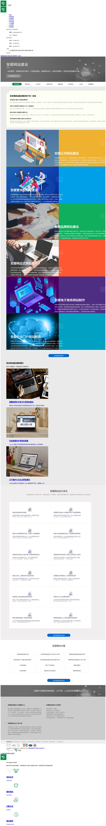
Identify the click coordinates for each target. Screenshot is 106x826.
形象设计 (27, 84)
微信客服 (7, 753)
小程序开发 (49, 84)
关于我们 (11, 25)
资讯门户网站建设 (49, 665)
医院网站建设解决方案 (23, 654)
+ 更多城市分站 (59, 741)
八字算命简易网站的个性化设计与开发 (50, 654)
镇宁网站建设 (38, 741)
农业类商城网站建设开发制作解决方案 (50, 659)
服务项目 (11, 16)
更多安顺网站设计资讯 (59, 635)
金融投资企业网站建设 (50, 670)
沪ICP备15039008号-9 (39, 748)
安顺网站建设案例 (58, 355)
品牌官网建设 (76, 665)
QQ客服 (3, 753)
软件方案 (11, 21)
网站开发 (10, 55)
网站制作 (15, 55)
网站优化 (71, 84)
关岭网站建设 (45, 741)
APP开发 (37, 84)
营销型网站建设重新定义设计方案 (77, 659)
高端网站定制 (4, 55)
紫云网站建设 (52, 741)
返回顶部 (12, 753)
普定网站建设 (31, 741)
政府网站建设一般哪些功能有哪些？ (23, 659)
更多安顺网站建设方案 (59, 680)
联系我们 (11, 27)
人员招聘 (11, 23)
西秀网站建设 (17, 741)
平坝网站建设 (24, 741)
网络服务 (91, 84)
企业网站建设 (22, 670)
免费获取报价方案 (13, 76)
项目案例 (11, 18)
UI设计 (81, 84)
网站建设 (16, 84)
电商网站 (60, 84)
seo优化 (23, 708)
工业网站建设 (22, 665)
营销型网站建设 (77, 670)
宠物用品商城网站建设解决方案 (77, 654)
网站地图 (31, 748)
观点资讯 (11, 20)
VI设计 (19, 55)
